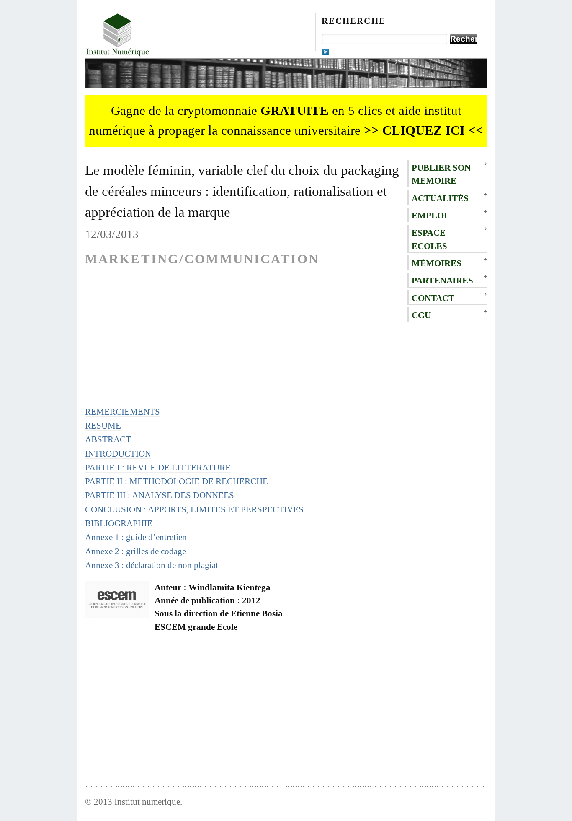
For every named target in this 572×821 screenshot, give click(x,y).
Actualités (440, 198)
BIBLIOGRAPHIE (118, 523)
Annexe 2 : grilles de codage (135, 551)
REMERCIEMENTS (122, 411)
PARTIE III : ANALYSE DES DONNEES (159, 495)
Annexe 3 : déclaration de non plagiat (151, 565)
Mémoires (436, 263)
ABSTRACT (108, 439)
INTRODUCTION (118, 453)
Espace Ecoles (429, 239)
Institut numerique (147, 801)
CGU (421, 315)
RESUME (103, 425)
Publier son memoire (441, 174)
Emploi (429, 215)
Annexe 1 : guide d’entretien (136, 537)
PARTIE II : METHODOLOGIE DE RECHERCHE (176, 481)
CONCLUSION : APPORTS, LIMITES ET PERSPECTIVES (194, 509)
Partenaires (442, 280)
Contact (433, 298)
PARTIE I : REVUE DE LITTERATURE (158, 467)
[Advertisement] (242, 346)
